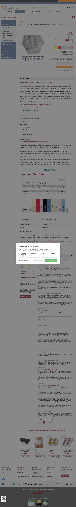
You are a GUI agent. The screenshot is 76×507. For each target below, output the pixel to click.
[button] (23, 260)
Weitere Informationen (48, 250)
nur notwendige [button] (38, 260)
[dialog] (38, 253)
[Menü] (5, 496)
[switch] (4, 501)
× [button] (58, 244)
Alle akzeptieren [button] (51, 260)
